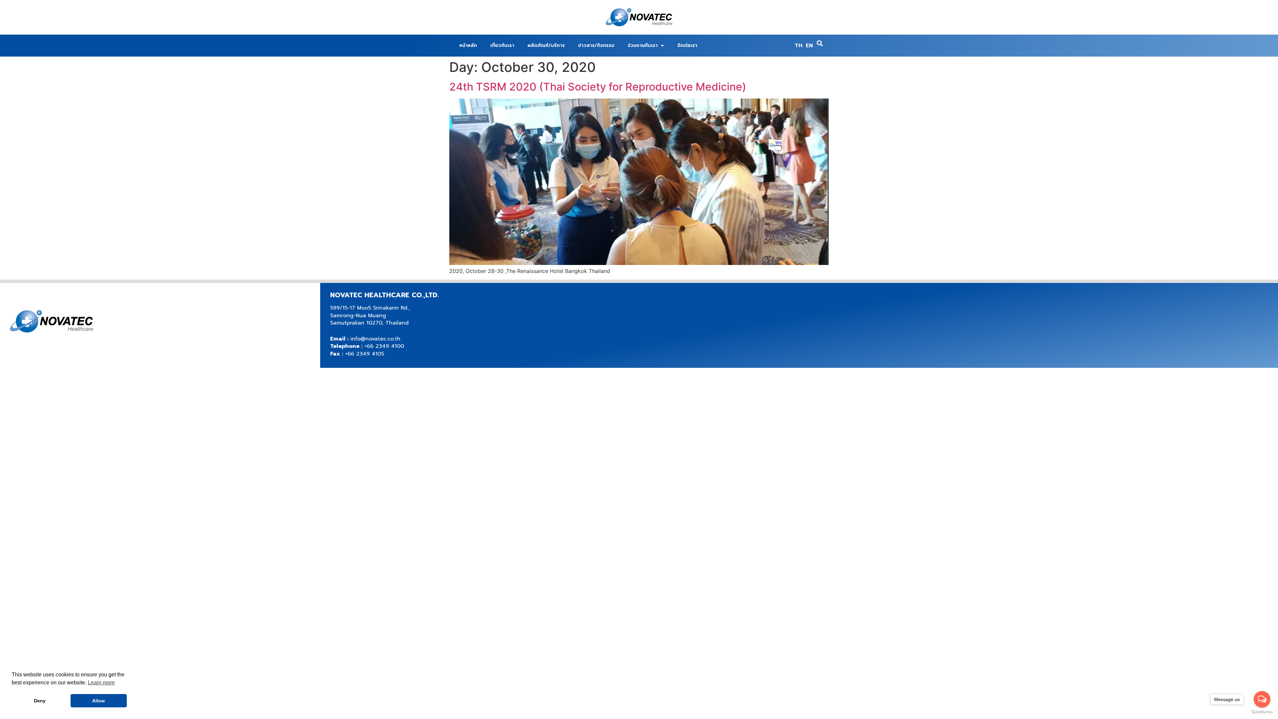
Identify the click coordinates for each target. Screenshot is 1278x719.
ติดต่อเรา (687, 45)
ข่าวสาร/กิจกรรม (596, 45)
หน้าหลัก (468, 45)
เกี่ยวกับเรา (502, 45)
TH (798, 46)
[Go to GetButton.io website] (1262, 712)
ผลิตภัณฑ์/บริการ (546, 45)
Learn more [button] (101, 682)
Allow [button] (98, 700)
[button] (819, 43)
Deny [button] (40, 700)
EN (809, 46)
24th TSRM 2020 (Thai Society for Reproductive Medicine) (597, 86)
